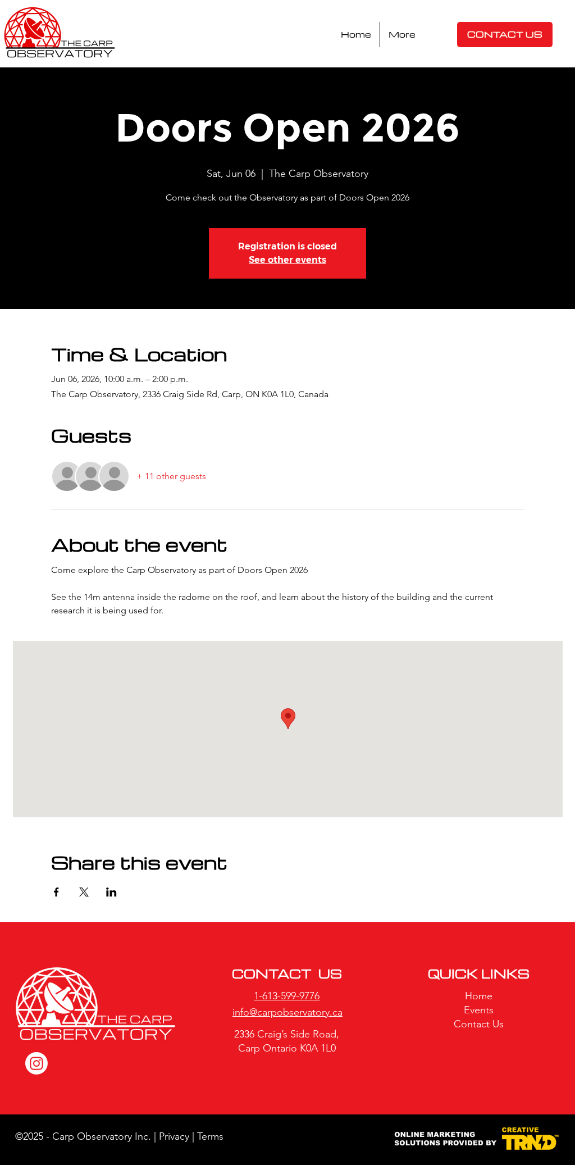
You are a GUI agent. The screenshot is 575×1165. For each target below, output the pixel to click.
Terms (211, 1136)
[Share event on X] (84, 892)
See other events (287, 259)
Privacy (174, 1136)
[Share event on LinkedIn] (111, 892)
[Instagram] (36, 1063)
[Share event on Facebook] (56, 892)
